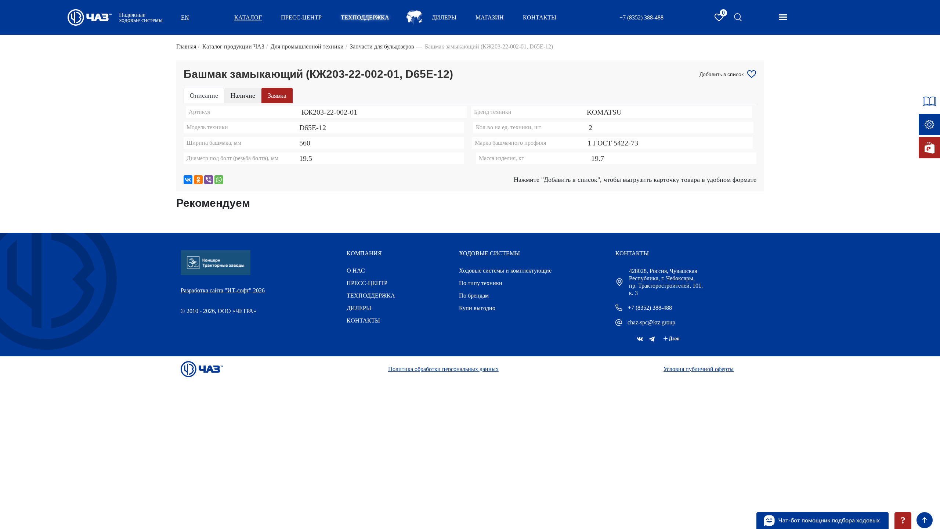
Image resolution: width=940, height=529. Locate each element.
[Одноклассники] (198, 179)
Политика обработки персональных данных (443, 369)
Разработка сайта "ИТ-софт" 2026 (223, 290)
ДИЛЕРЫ (359, 308)
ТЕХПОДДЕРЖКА (365, 17)
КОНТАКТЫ (539, 17)
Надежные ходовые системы (141, 17)
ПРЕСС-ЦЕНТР (301, 17)
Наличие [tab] (243, 95)
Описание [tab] (204, 95)
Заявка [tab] (277, 95)
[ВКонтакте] (188, 179)
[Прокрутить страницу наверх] (924, 520)
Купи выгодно (477, 308)
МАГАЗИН (490, 17)
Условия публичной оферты (699, 369)
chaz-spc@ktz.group (651, 322)
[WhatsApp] (218, 179)
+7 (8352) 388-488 (641, 17)
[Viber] (208, 179)
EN (185, 17)
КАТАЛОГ (248, 17)
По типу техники (480, 283)
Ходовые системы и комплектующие (505, 270)
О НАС (356, 270)
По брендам (474, 295)
